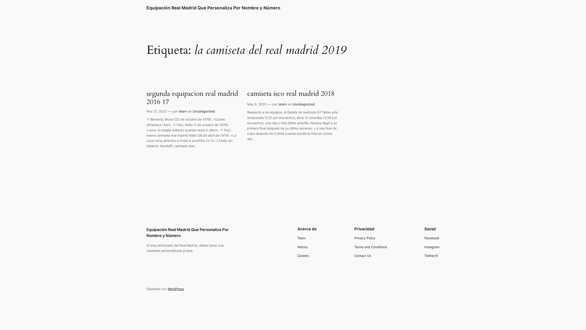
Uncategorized (204, 111)
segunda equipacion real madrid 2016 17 (192, 98)
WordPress (176, 289)
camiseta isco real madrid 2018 (290, 94)
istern (183, 111)
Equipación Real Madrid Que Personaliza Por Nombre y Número (213, 8)
